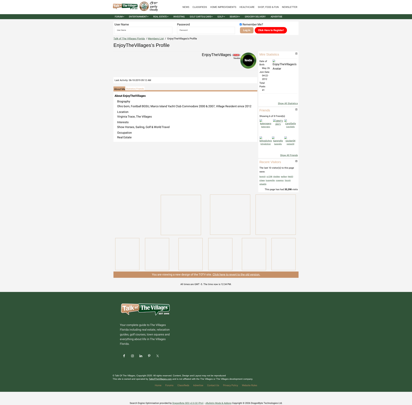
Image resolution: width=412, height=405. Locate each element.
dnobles (276, 176)
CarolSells (290, 126)
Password (183, 24)
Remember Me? (253, 24)
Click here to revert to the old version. (236, 274)
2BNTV (278, 124)
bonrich (262, 176)
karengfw (278, 144)
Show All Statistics (288, 103)
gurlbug (284, 176)
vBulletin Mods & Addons (218, 403)
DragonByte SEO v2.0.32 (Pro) (187, 403)
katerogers (265, 126)
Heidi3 (290, 176)
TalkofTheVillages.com (160, 379)
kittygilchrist (266, 144)
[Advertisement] (135, 214)
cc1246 (269, 176)
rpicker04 (290, 144)
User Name (121, 24)
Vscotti (288, 180)
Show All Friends (289, 155)
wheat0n (262, 184)
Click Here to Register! (271, 30)
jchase (262, 180)
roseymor (280, 180)
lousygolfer (270, 180)
